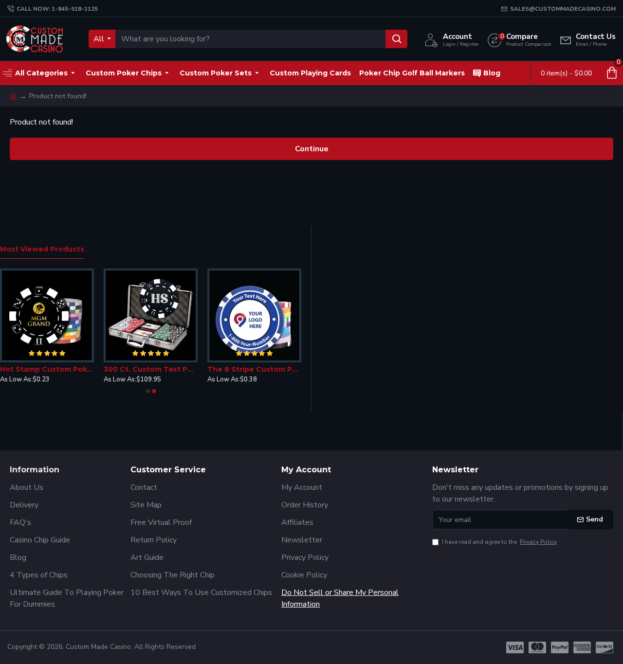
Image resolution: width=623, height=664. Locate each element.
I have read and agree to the (499, 542)
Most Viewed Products (42, 249)
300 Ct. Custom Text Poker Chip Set (151, 369)
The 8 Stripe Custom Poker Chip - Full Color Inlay (254, 369)
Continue (312, 149)
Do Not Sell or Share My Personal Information (340, 598)
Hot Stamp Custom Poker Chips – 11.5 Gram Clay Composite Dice (47, 369)
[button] (147, 391)
